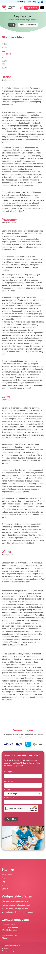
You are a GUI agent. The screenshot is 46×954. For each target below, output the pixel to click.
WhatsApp (6, 938)
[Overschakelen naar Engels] (42, 2)
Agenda (5, 885)
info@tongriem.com (9, 935)
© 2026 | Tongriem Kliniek (11, 945)
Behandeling (7, 874)
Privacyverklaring (8, 951)
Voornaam (8, 772)
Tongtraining (21, 1)
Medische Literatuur (28, 25)
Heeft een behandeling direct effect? (16, 901)
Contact (5, 889)
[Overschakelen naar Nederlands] (38, 2)
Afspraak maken (31, 8)
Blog (34, 1)
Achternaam (9, 781)
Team (29, 1)
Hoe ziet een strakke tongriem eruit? (16, 905)
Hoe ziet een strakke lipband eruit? (15, 909)
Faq (3, 882)
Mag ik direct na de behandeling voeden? (18, 912)
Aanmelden (11, 819)
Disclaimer (5, 948)
